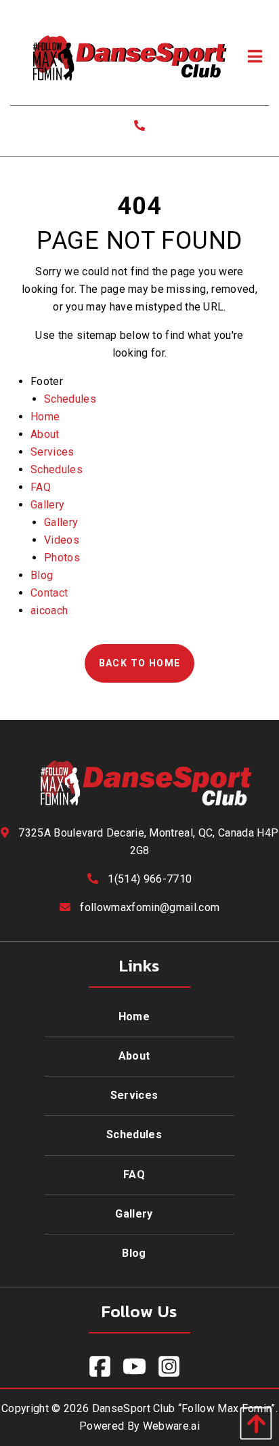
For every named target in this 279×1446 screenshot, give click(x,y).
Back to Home (140, 663)
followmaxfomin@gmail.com (149, 907)
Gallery (47, 504)
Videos (61, 540)
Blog (41, 575)
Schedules (70, 399)
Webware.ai (171, 1426)
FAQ (40, 487)
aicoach (49, 610)
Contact (49, 592)
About (45, 434)
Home (45, 416)
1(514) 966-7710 (150, 878)
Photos (62, 557)
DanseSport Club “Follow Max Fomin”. (185, 1408)
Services (52, 451)
